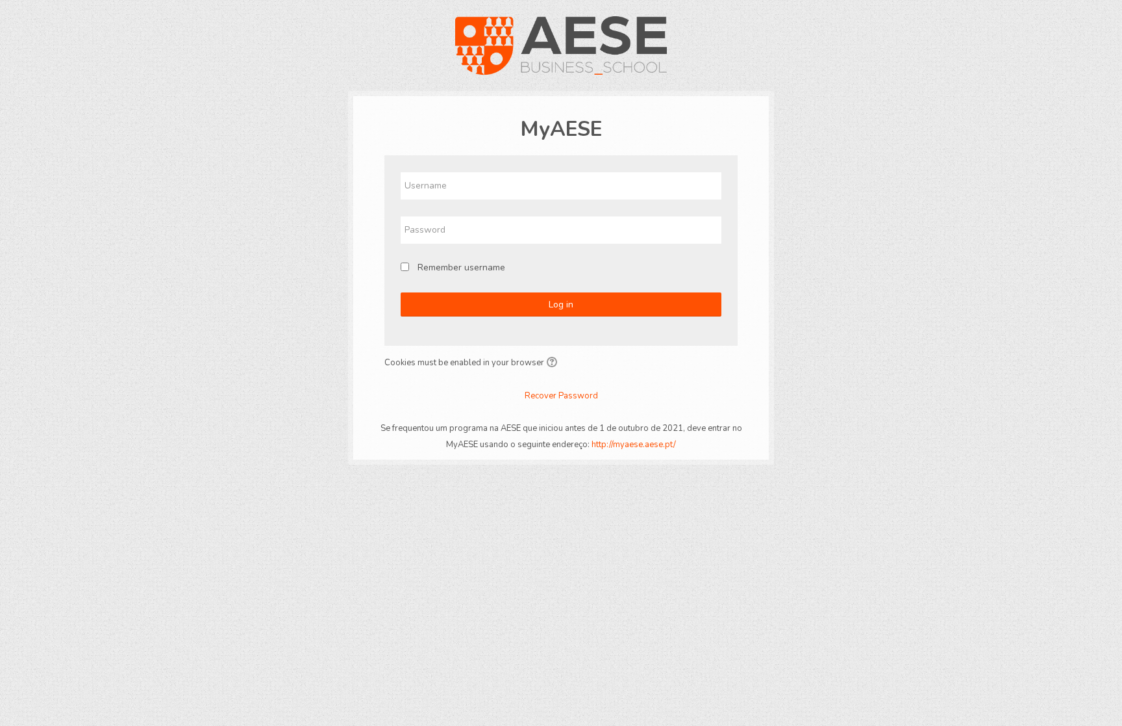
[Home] (560, 45)
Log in (561, 304)
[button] (554, 363)
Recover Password (561, 396)
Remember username (461, 267)
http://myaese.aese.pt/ (634, 444)
